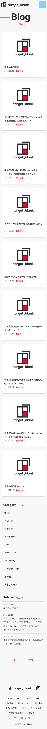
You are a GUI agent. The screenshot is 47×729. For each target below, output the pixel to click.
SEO (6, 545)
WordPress (10, 537)
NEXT (30, 660)
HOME (10, 698)
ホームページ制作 (24, 698)
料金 (38, 698)
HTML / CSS (10, 553)
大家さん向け (10, 584)
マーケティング (11, 569)
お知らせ (19, 71)
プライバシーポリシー (23, 718)
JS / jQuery (9, 561)
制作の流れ (9, 703)
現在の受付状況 (11, 67)
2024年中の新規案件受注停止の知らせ (22, 277)
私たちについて (24, 703)
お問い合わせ (32, 713)
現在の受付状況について (15, 486)
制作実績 (38, 703)
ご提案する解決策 (16, 713)
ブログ (23, 708)
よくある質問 (11, 708)
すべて (7, 513)
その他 (7, 576)
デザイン (8, 529)
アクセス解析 (35, 708)
